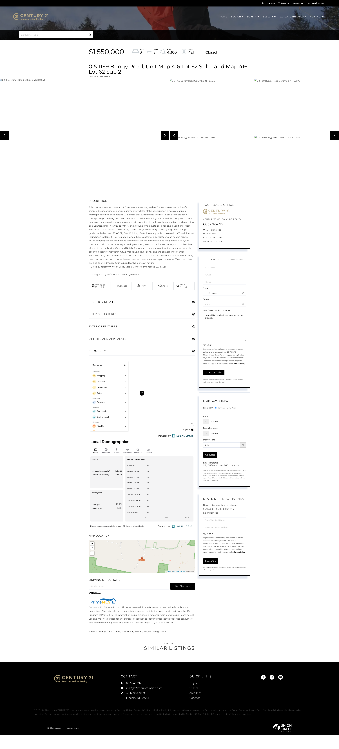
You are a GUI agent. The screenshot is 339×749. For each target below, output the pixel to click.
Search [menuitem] (236, 16)
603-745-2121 (270, 3)
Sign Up (320, 3)
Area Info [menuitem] (195, 693)
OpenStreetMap (179, 572)
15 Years (232, 408)
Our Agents (219, 242)
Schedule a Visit (235, 260)
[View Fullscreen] (92, 553)
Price (205, 416)
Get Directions (182, 586)
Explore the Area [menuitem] (292, 16)
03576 (138, 632)
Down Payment (210, 428)
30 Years (221, 408)
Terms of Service (215, 382)
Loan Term (208, 408)
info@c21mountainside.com (292, 3)
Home (92, 632)
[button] (90, 34)
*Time (206, 299)
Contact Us (208, 242)
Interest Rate (209, 440)
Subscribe (210, 561)
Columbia (127, 632)
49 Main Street (137, 695)
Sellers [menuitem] (268, 16)
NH (110, 632)
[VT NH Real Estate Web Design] (282, 728)
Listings (102, 632)
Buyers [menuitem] (252, 16)
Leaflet (168, 572)
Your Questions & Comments (216, 310)
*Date (205, 288)
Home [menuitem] (223, 16)
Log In (313, 3)
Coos (117, 632)
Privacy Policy (239, 364)
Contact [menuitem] (316, 16)
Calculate (210, 455)
